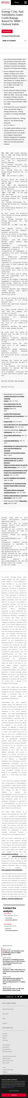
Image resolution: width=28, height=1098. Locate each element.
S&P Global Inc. (7, 1027)
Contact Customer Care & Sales (9, 1056)
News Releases (5, 1047)
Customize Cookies (14, 1090)
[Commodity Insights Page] (16, 997)
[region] (14, 1086)
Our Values (4, 1033)
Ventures (4, 1038)
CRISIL (4, 1018)
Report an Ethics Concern (7, 1060)
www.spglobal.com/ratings (10, 854)
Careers (4, 1067)
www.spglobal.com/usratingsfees (12, 870)
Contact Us (4, 1023)
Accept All (14, 1095)
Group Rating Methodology (12, 435)
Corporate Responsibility (7, 1069)
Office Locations (5, 1062)
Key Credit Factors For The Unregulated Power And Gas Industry (13, 406)
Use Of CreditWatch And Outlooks (14, 478)
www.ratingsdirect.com (19, 856)
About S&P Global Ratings (8, 1009)
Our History (4, 1035)
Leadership (4, 1072)
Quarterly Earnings (6, 1049)
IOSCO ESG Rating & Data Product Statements (12, 1074)
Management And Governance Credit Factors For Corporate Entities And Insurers (16, 473)
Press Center (5, 1040)
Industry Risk (8, 421)
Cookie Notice (10, 1087)
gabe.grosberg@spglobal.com (11, 920)
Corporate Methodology (11, 441)
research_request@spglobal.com (12, 898)
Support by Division (6, 1058)
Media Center (5, 1013)
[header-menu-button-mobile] (25, 2)
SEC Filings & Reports (7, 1051)
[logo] (5, 2)
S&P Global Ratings (9, 1003)
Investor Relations (6, 1045)
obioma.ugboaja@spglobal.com (11, 930)
